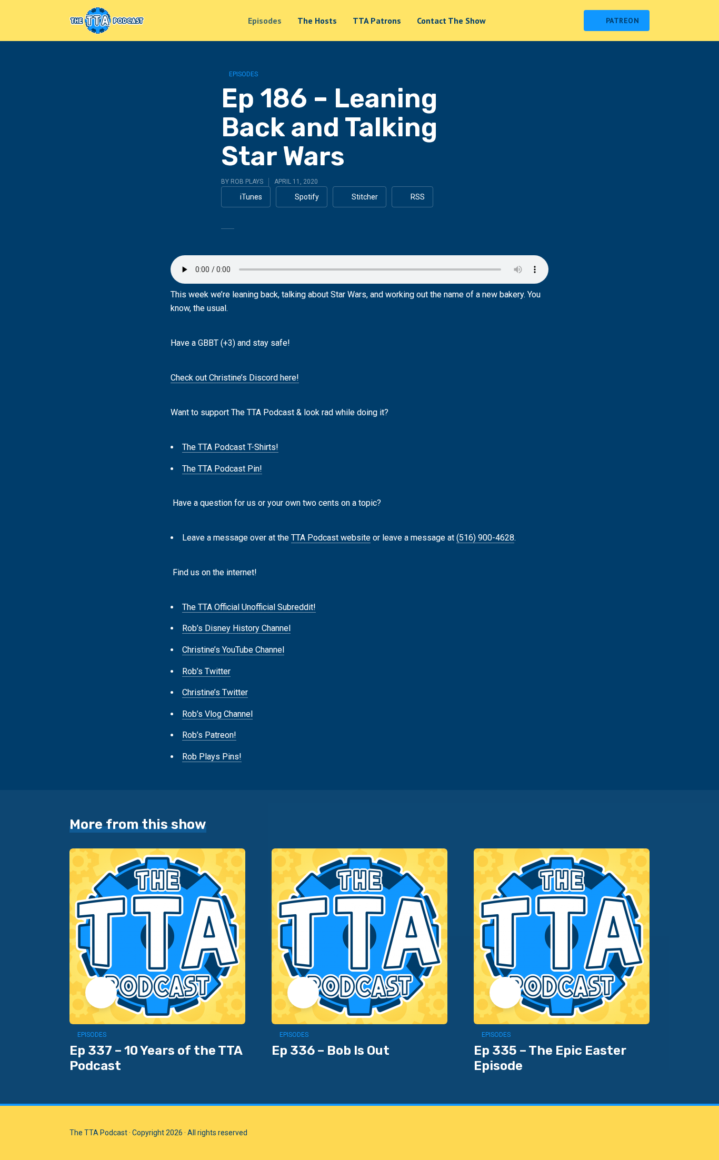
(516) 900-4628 (485, 538)
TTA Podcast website (331, 538)
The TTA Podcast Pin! (222, 469)
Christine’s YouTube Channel (233, 650)
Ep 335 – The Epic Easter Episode (550, 1058)
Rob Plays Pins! (212, 757)
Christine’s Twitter (215, 692)
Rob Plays (247, 181)
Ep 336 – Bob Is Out (331, 1050)
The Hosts (317, 20)
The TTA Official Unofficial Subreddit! (249, 607)
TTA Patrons (377, 20)
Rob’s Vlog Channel (217, 714)
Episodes (265, 20)
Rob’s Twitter (206, 671)
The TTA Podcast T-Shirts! (230, 447)
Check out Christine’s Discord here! (235, 378)
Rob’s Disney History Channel (236, 628)
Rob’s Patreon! (209, 735)
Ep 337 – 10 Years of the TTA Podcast (155, 1058)
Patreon (623, 20)
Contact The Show (451, 20)
